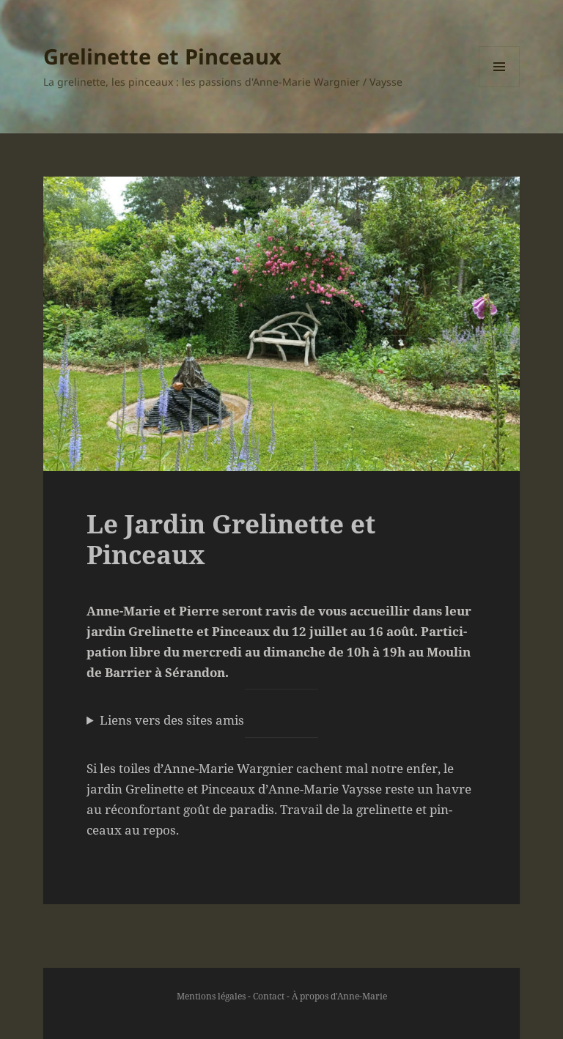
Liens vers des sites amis (172, 719)
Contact (268, 996)
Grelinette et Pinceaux (162, 56)
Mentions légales (211, 996)
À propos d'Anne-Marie (339, 996)
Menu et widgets (499, 86)
